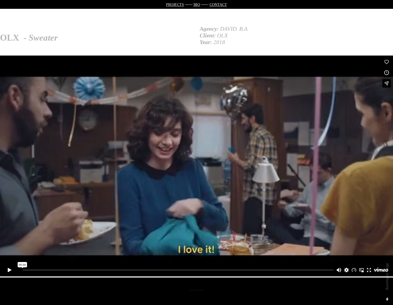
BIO (197, 5)
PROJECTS (175, 5)
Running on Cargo (387, 276)
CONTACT (218, 5)
